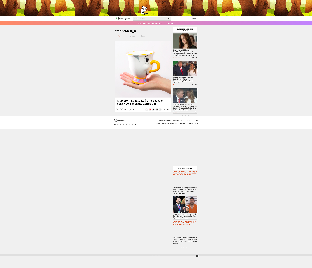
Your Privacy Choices (165, 120)
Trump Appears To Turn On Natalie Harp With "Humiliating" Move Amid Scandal (183, 80)
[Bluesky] (126, 124)
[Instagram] (117, 124)
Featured (120, 36)
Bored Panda (120, 120)
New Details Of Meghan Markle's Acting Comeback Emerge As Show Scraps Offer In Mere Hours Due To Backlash (185, 53)
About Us (183, 120)
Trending (132, 36)
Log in (194, 19)
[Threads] (129, 124)
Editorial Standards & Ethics (169, 123)
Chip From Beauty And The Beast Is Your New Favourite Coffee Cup (140, 102)
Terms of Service (193, 123)
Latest (143, 36)
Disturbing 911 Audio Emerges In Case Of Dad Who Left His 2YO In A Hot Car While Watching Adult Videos (185, 240)
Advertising (176, 120)
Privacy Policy (183, 123)
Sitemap (158, 123)
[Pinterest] (120, 124)
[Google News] (135, 124)
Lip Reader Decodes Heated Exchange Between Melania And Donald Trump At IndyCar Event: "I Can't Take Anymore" (185, 107)
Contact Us (195, 120)
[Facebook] (115, 124)
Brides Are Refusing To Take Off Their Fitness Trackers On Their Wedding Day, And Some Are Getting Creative (185, 190)
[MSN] (132, 124)
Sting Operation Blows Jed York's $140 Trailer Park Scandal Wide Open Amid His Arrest (185, 216)
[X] (123, 124)
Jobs (188, 120)
